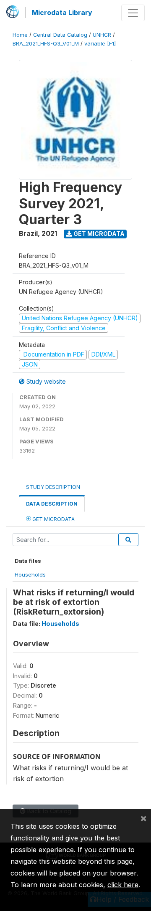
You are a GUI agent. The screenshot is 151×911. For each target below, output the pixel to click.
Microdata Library (62, 12)
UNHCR (102, 35)
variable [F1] (100, 43)
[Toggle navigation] (133, 13)
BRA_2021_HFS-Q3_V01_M (46, 43)
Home (20, 35)
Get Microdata (98, 233)
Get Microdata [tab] (53, 519)
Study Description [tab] (53, 487)
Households (30, 574)
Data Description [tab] (52, 504)
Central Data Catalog (60, 35)
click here (122, 885)
